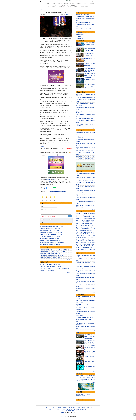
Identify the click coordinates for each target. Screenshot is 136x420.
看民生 (64, 6)
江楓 (88, 379)
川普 (54, 46)
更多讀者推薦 (69, 272)
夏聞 (81, 377)
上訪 (82, 237)
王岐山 (89, 221)
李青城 (83, 379)
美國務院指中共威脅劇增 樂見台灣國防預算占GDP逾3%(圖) (89, 86)
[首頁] (68, 1)
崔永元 (82, 225)
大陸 (81, 235)
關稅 (77, 223)
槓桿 (81, 230)
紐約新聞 (91, 394)
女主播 (92, 240)
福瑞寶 (75, 409)
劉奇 (79, 247)
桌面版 (45, 407)
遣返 (91, 242)
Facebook (83, 407)
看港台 (60, 6)
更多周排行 (93, 209)
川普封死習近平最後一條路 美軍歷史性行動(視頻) (50, 266)
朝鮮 (87, 228)
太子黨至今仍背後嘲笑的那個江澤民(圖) (84, 317)
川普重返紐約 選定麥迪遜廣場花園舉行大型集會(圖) (51, 234)
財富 (89, 232)
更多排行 (93, 330)
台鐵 (91, 215)
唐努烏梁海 (84, 239)
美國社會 (78, 394)
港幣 (79, 232)
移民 (82, 242)
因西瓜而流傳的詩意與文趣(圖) (82, 14)
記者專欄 (92, 3)
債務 (79, 230)
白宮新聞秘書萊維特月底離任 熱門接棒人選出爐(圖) (89, 44)
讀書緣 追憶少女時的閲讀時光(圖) (47, 270)
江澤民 (79, 225)
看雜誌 (66, 409)
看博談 (68, 6)
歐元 (94, 230)
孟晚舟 (92, 221)
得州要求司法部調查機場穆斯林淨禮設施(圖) (85, 97)
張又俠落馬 (78, 36)
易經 (88, 247)
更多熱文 (93, 292)
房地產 (82, 232)
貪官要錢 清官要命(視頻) (89, 366)
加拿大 (89, 228)
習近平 (82, 216)
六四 (85, 220)
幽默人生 (92, 247)
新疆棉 (77, 218)
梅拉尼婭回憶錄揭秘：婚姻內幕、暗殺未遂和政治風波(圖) (52, 242)
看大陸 (49, 6)
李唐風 (87, 377)
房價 (91, 233)
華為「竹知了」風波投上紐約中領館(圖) (84, 118)
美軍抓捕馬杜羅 (79, 38)
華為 (84, 221)
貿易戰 (79, 216)
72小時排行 (72, 3)
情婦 (79, 227)
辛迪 (83, 380)
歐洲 (73, 410)
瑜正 (86, 379)
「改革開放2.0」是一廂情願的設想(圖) (84, 158)
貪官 (77, 227)
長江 (80, 218)
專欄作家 (63, 5)
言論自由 (89, 240)
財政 (87, 232)
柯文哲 (91, 220)
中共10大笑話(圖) (80, 315)
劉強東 (86, 233)
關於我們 (55, 407)
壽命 (91, 249)
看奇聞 (86, 6)
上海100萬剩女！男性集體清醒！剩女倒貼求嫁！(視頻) (89, 347)
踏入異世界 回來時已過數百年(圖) (83, 22)
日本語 (74, 412)
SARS (81, 240)
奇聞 (85, 249)
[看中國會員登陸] (56, 172)
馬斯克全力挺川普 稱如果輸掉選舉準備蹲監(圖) (50, 240)
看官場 (53, 6)
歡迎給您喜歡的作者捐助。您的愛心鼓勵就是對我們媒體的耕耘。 (54, 152)
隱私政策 (65, 407)
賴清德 (90, 213)
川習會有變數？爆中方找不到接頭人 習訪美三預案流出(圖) (52, 251)
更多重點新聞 (92, 90)
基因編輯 (88, 235)
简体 (93, 1)
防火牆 (92, 235)
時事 (48, 9)
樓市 (85, 232)
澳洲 (91, 244)
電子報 (50, 407)
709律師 (79, 237)
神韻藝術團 (58, 409)
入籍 (79, 244)
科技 (88, 394)
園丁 (90, 377)
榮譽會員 (48, 179)
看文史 (79, 6)
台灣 (79, 233)
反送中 (92, 225)
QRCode (50, 187)
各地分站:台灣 (63, 410)
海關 (88, 242)
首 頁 (43, 3)
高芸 (77, 397)
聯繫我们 (73, 407)
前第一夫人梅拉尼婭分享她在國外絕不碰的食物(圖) (51, 244)
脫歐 (93, 228)
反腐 (84, 227)
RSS (91, 407)
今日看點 (60, 3)
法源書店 (63, 409)
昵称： (42, 206)
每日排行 (66, 3)
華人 (79, 242)
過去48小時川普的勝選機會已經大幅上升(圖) (49, 230)
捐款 (69, 407)
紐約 (67, 410)
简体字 (62, 412)
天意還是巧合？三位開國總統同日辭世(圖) (85, 16)
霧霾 (85, 235)
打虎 (86, 227)
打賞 (66, 14)
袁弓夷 (85, 218)
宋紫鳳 (77, 375)
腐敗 (82, 227)
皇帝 (83, 247)
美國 (85, 223)
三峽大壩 (93, 216)
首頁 (42, 9)
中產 (91, 232)
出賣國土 (89, 216)
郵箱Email (78, 401)
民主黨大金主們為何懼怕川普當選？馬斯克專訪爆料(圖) (52, 232)
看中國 (43, 148)
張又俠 (85, 216)
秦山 (79, 379)
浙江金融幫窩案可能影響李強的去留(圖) (84, 150)
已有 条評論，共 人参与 (46, 209)
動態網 (82, 409)
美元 (83, 230)
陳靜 (85, 377)
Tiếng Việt (70, 412)
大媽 (89, 233)
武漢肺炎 (84, 213)
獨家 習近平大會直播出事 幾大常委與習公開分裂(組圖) (51, 255)
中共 (82, 221)
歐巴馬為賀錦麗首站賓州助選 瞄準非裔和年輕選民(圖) (51, 226)
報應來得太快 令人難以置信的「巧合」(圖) (85, 156)
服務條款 (60, 407)
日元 (77, 232)
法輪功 (84, 237)
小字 (71, 14)
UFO (79, 221)
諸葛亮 (85, 247)
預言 (83, 249)
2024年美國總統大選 (80, 395)
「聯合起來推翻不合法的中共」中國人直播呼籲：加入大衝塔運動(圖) (54, 249)
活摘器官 (92, 237)
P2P (83, 235)
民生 (83, 244)
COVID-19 (81, 215)
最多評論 (79, 3)
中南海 (85, 225)
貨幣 (85, 230)
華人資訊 (82, 394)
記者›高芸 (42, 146)
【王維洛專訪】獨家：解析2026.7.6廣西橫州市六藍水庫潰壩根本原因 (89, 75)
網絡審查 (88, 237)
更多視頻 (93, 371)
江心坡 (77, 240)
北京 (84, 233)
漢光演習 (85, 215)
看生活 (82, 6)
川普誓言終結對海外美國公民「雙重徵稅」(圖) (50, 228)
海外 (85, 244)
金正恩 (86, 221)
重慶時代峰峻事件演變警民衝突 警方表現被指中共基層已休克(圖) (89, 70)
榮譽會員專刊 (80, 12)
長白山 (88, 239)
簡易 (85, 375)
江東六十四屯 (79, 239)
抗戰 (79, 245)
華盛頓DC (70, 410)
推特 (88, 407)
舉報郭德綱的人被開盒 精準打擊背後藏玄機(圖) (50, 257)
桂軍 (77, 245)
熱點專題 (56, 5)
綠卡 (81, 244)
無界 (86, 409)
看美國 (57, 6)
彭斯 (83, 223)
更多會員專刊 (92, 30)
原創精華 (73, 5)
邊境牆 (80, 223)
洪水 (83, 218)
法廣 (79, 228)
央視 (77, 242)
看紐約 (71, 6)
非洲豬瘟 (78, 235)
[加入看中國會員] (56, 169)
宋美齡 (88, 245)
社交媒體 (83, 228)
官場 (88, 227)
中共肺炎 (78, 213)
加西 (75, 410)
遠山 (79, 377)
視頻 (68, 5)
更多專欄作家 (92, 382)
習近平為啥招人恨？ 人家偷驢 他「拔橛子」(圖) (50, 253)
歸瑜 (93, 375)
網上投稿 (78, 407)
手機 (81, 249)
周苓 (83, 377)
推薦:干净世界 (52, 409)
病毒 (77, 215)
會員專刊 (79, 5)
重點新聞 (53, 3)
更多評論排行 (69, 259)
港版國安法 (81, 220)
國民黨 (88, 215)
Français (66, 412)
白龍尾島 (92, 239)
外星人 (88, 249)
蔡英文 (81, 233)
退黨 (87, 220)
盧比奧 (93, 213)
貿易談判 (88, 223)
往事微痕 (89, 218)
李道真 (90, 375)
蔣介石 (85, 245)
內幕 (88, 225)
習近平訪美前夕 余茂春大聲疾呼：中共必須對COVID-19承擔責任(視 (89, 342)
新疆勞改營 (84, 240)
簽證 (93, 242)
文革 (93, 249)
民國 (93, 244)
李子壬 (90, 379)
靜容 (81, 379)
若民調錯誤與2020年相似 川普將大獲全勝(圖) (49, 238)
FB (85, 228)
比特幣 (90, 230)
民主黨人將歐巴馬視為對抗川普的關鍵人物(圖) (50, 236)
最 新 (48, 3)
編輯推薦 (85, 3)
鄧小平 (91, 245)
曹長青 (80, 380)
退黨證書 (79, 409)
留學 (86, 242)
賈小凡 (87, 375)
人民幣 (87, 230)
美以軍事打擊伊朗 (80, 34)
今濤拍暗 (81, 375)
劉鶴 (91, 223)
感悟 (79, 249)
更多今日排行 (92, 160)
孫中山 (82, 245)
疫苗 (89, 220)
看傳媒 (72, 409)
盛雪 (93, 377)
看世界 (75, 6)
